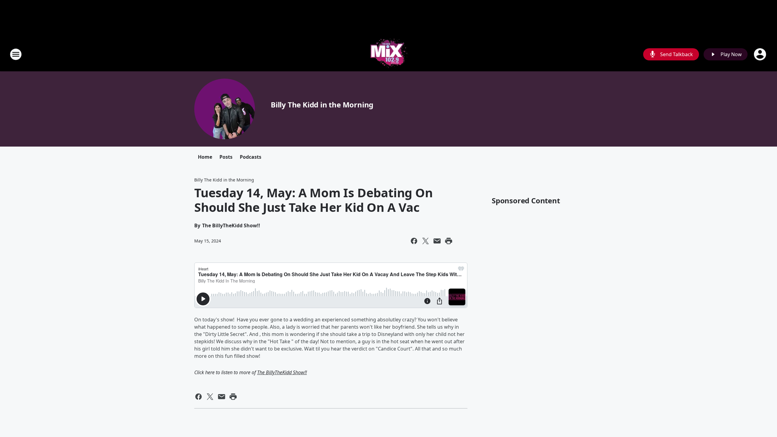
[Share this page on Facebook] (414, 241)
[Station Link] (388, 54)
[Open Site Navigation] (16, 54)
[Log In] (760, 54)
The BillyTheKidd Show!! (282, 372)
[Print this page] (448, 241)
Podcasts (250, 157)
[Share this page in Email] (437, 241)
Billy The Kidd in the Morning (322, 105)
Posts (225, 157)
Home (205, 157)
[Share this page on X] (425, 241)
